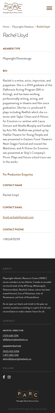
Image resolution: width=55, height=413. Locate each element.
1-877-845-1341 (11, 355)
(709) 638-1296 (10, 335)
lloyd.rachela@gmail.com (18, 217)
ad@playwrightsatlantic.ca (15, 339)
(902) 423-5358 (11, 351)
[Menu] (49, 8)
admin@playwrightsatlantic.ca (17, 359)
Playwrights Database (23, 26)
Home (6, 26)
